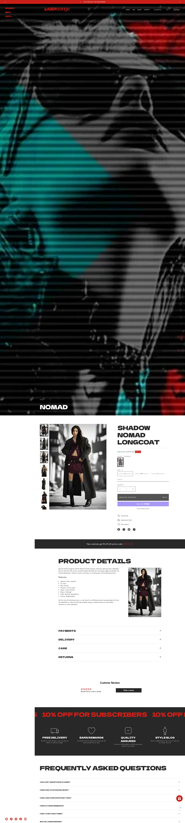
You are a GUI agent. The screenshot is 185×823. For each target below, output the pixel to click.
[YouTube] (25, 819)
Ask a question (125, 524)
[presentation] (77, 467)
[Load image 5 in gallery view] (44, 484)
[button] (167, 9)
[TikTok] (11, 819)
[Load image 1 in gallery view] (44, 430)
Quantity (120, 485)
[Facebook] (20, 819)
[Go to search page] (167, 9)
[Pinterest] (16, 819)
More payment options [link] (143, 508)
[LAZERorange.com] (57, 9)
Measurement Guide (126, 520)
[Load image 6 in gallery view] (44, 497)
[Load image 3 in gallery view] (44, 457)
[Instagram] (6, 819)
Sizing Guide (124, 516)
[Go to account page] (171, 10)
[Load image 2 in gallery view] (44, 444)
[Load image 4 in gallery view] (44, 471)
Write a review (128, 690)
